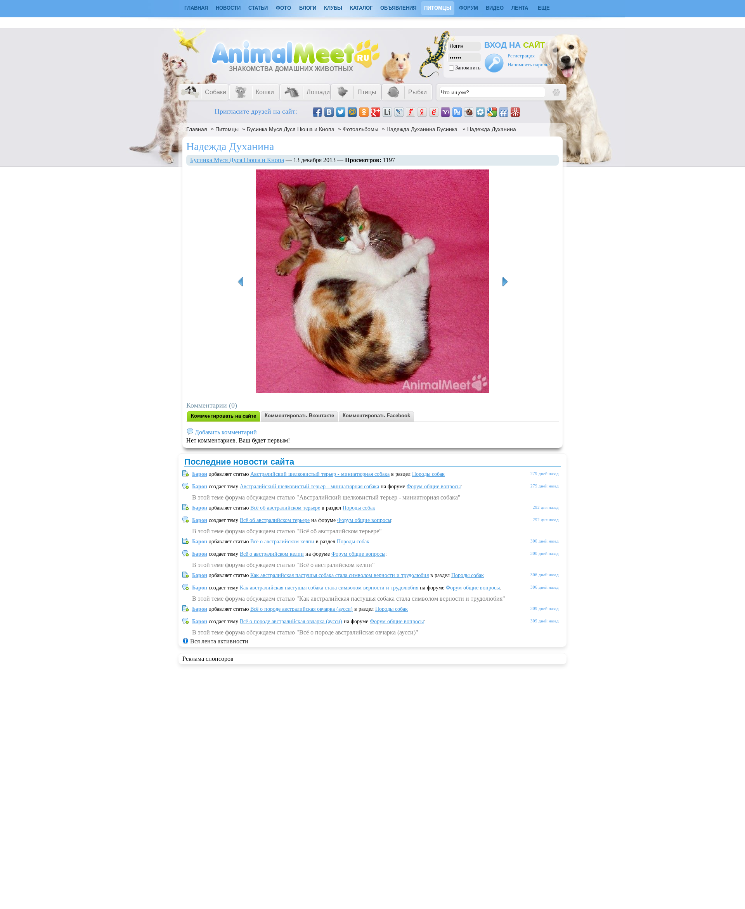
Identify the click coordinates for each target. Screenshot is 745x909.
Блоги (307, 8)
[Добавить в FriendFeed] (503, 112)
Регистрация (521, 56)
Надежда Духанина (491, 129)
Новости (228, 8)
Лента (519, 8)
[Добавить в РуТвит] (457, 112)
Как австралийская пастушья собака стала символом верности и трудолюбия (339, 575)
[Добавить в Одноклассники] (364, 112)
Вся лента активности (219, 641)
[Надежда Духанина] (240, 282)
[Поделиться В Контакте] (329, 112)
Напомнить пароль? (529, 64)
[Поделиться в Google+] (375, 112)
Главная (196, 129)
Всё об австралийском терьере (285, 508)
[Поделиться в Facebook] (317, 112)
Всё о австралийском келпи (282, 541)
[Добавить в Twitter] (340, 112)
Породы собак (428, 474)
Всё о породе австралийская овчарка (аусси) (301, 609)
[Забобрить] (468, 112)
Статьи (258, 8)
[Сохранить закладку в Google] (492, 112)
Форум (468, 8)
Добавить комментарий (226, 432)
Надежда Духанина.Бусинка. (422, 129)
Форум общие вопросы (434, 486)
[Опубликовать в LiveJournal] (399, 112)
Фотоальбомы (360, 129)
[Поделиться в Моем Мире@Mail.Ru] (352, 112)
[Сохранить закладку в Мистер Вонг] (515, 112)
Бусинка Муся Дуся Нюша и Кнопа (290, 129)
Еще (544, 8)
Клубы (333, 8)
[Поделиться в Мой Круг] (480, 112)
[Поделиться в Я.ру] (410, 112)
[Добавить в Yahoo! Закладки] (445, 112)
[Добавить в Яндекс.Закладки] (422, 112)
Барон (199, 474)
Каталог (361, 8)
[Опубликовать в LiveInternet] (387, 112)
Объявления (398, 8)
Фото (283, 8)
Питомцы (437, 8)
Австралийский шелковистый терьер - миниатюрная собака (320, 474)
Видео (495, 8)
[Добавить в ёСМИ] (433, 112)
